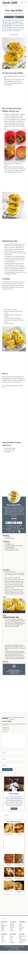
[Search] (22, 815)
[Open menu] (22, 3)
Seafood (3, 940)
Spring (11, 936)
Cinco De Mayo (22, 939)
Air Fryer (21, 923)
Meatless (3, 927)
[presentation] (9, 828)
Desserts (12, 930)
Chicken (3, 936)
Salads (2, 930)
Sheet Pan (21, 928)
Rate (20, 522)
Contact (12, 949)
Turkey (2, 939)
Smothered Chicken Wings (19, 878)
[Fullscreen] (23, 611)
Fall (10, 939)
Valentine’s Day (22, 936)
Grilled (20, 925)
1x (17, 531)
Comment (5, 731)
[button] (11, 518)
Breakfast (12, 925)
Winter (11, 940)
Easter (20, 937)
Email (4, 759)
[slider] (13, 611)
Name (4, 752)
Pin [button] (14, 522)
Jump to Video (19, 17)
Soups (11, 928)
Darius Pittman (9, 13)
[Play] (4, 611)
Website (5, 765)
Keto (2, 923)
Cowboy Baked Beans (9, 865)
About (9, 949)
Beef (2, 937)
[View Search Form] (25, 2)
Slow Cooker (22, 927)
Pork (2, 942)
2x (19, 531)
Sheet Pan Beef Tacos (19, 834)
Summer (11, 937)
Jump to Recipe (9, 17)
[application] (14, 605)
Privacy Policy (17, 949)
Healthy (2, 928)
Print (9, 522)
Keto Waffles (7, 451)
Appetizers (12, 923)
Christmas (21, 942)
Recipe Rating (5, 727)
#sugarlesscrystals (14, 673)
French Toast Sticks (9, 450)
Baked (20, 930)
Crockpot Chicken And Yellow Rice (9, 834)
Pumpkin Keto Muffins (10, 448)
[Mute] (21, 611)
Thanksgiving (22, 940)
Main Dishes (12, 927)
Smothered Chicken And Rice (19, 892)
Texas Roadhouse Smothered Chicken (9, 878)
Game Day (12, 942)
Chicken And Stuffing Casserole (19, 865)
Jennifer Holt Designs (14, 947)
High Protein (3, 925)
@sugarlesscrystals (14, 671)
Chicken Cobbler (9, 891)
